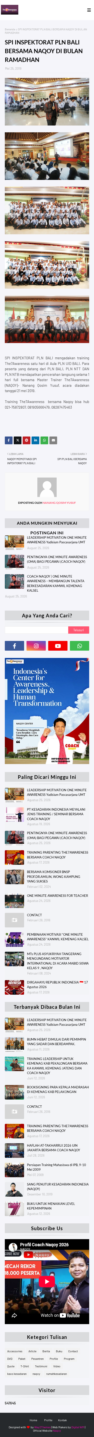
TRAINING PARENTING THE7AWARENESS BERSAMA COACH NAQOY (57, 854)
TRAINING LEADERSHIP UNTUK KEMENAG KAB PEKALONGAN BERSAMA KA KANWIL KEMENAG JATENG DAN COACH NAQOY (57, 1066)
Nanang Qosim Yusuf (59, 502)
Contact (73, 1351)
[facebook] (14, 646)
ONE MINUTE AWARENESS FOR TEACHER (57, 896)
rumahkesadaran (56, 1373)
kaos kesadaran (17, 1373)
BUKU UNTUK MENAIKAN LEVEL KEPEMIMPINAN (51, 1206)
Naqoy (57, 1430)
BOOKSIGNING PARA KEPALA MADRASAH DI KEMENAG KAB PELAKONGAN (58, 1089)
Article (32, 1351)
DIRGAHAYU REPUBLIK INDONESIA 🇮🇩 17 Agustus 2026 (57, 984)
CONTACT (34, 915)
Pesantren (37, 1358)
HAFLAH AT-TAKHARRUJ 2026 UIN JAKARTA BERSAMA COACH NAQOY (53, 1147)
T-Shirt (24, 1366)
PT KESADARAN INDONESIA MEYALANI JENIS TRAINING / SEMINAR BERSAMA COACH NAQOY (56, 814)
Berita (46, 1351)
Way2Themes (42, 1427)
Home (33, 1420)
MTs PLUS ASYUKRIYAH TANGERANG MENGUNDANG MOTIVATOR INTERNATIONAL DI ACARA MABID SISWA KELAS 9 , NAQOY (58, 961)
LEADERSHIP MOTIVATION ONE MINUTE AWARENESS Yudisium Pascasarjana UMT (57, 540)
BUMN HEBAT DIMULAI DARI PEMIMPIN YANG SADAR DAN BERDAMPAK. (56, 1041)
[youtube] (57, 646)
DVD (9, 1358)
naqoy (36, 1373)
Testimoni (41, 1366)
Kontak (62, 1420)
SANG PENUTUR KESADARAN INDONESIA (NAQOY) (58, 1186)
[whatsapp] (79, 646)
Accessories (14, 1351)
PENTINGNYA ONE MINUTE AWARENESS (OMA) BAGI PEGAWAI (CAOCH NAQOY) (57, 559)
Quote (10, 1366)
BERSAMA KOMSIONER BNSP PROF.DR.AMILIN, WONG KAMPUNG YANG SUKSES (53, 876)
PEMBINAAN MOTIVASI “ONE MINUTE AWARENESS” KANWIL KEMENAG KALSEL (58, 937)
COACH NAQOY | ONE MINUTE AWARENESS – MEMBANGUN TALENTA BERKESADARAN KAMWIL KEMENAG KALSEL (55, 583)
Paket (21, 1358)
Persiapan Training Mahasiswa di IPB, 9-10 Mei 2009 (56, 1167)
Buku (59, 1351)
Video (56, 1366)
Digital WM (77, 1427)
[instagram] (36, 646)
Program (69, 1358)
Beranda (10, 29)
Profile (54, 1358)
